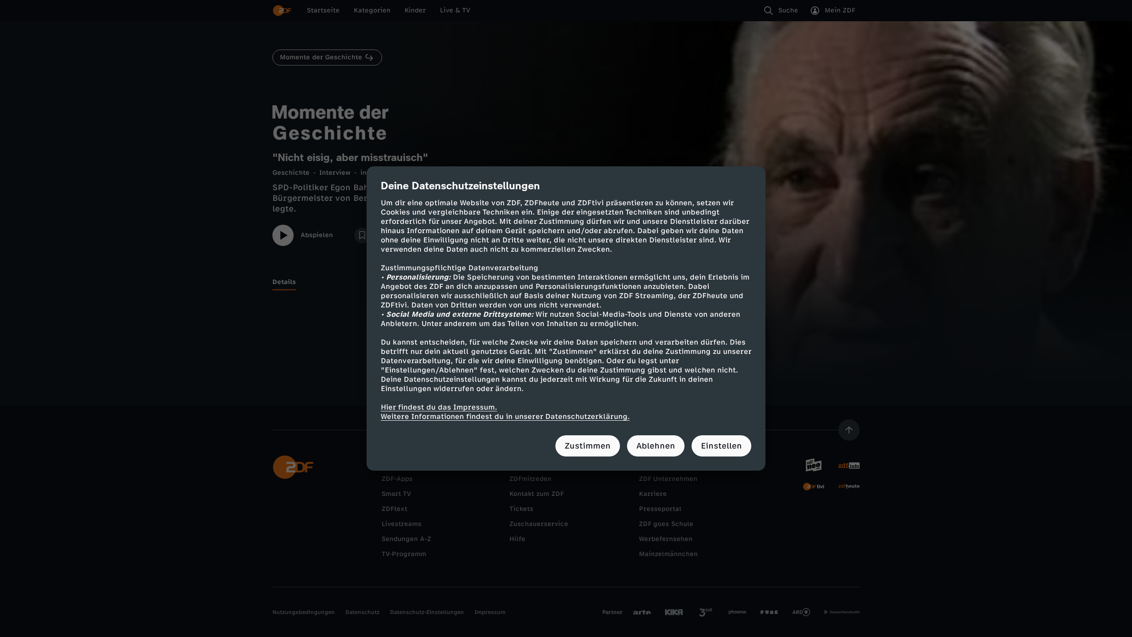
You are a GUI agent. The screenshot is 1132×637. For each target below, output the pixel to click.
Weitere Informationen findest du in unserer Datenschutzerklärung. (505, 416)
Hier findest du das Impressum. (439, 407)
